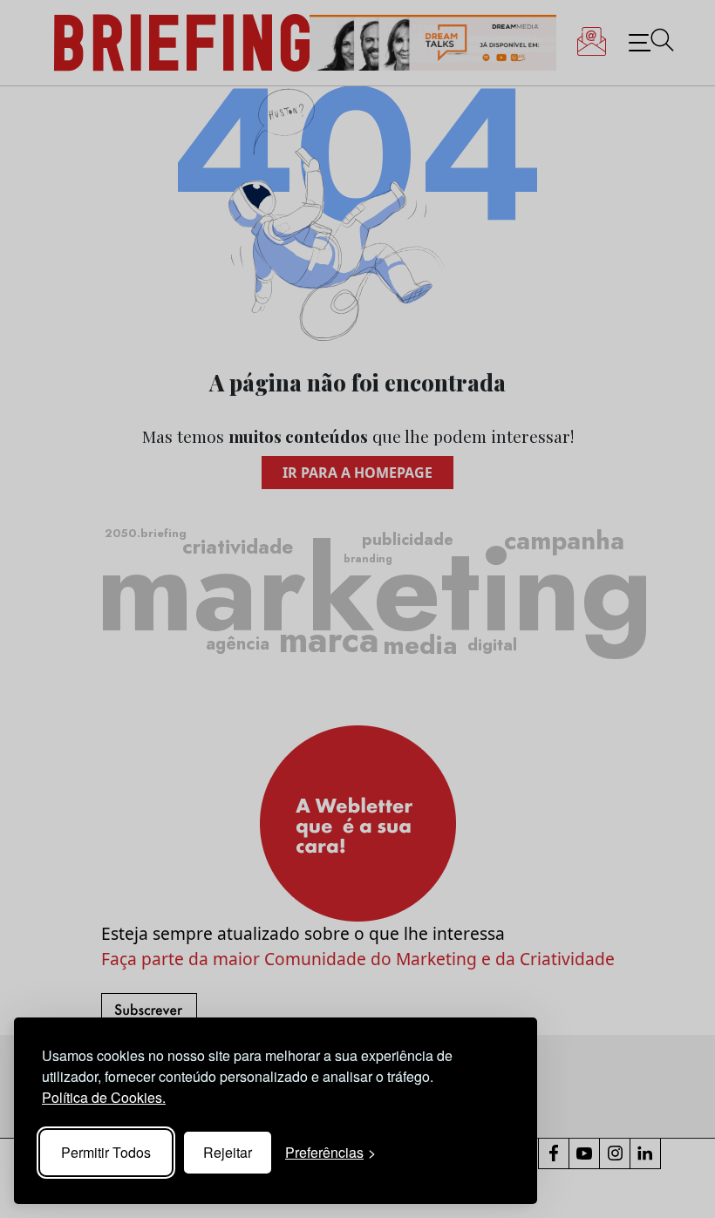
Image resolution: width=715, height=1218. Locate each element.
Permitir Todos (106, 1152)
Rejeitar (227, 1152)
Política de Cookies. (104, 1097)
